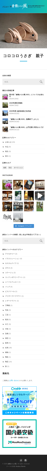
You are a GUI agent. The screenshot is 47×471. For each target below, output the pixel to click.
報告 (6, 151)
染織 (6, 333)
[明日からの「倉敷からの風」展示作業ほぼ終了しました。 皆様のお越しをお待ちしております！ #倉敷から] (29, 206)
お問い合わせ (14, 380)
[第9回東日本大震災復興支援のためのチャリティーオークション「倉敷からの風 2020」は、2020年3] (29, 185)
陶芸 (6, 362)
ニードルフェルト (11, 282)
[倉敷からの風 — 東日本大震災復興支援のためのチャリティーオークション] (28, 6)
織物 (6, 352)
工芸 (6, 315)
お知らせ (8, 142)
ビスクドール (10, 291)
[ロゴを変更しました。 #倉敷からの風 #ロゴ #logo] (7, 217)
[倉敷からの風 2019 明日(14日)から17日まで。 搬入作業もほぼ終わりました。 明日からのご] (7, 195)
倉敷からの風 (12, 464)
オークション (18, 167)
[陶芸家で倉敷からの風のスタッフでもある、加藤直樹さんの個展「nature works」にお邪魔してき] (18, 217)
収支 (10, 167)
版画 (6, 343)
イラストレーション (12, 258)
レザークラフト (10, 301)
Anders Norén (20, 466)
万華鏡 (7, 305)
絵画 (6, 348)
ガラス (7, 268)
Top (45, 469)
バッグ (7, 287)
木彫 (6, 329)
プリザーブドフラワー (13, 296)
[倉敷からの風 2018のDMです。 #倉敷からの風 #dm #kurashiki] (40, 206)
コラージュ (9, 272)
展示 (6, 156)
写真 (6, 310)
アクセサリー (10, 254)
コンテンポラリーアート (14, 277)
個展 (4, 167)
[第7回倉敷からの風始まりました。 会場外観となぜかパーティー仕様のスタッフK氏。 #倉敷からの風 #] (18, 206)
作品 (6, 147)
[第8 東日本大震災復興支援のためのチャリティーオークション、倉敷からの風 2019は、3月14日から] (18, 195)
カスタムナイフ (10, 263)
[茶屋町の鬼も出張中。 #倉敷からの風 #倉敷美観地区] (40, 195)
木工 (6, 324)
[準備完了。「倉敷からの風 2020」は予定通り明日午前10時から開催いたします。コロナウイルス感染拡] (18, 185)
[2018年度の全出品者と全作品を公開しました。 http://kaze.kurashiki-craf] (29, 195)
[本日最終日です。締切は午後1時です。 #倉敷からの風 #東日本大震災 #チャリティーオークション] (40, 185)
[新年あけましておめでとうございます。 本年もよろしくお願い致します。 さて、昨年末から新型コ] (7, 185)
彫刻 (6, 319)
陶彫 (6, 357)
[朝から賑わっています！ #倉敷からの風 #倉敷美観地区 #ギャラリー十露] (7, 206)
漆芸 (6, 338)
